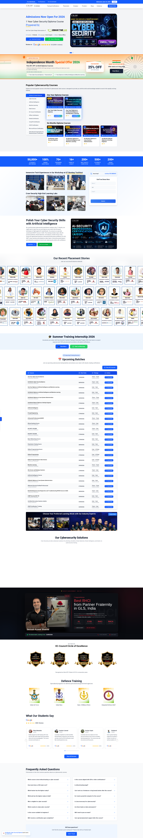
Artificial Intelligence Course (35, 475)
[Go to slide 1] (71, 52)
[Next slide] (83, 182)
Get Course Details (43, 244)
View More (30, 244)
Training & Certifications (53, 6)
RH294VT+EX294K (32, 433)
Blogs (92, 6)
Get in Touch (71, 834)
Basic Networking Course (34, 439)
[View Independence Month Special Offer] (71, 67)
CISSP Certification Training (35, 506)
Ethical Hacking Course (33, 423)
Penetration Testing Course (35, 444)
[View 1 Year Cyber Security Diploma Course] (93, 30)
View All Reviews (71, 756)
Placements (66, 6)
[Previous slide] (28, 182)
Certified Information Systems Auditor (37, 501)
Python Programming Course (35, 449)
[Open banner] (1, 419)
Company (75, 6)
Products (84, 6)
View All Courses (110, 367)
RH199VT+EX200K (32, 428)
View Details (109, 377)
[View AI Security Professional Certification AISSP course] (94, 234)
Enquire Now (112, 6)
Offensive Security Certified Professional (38, 485)
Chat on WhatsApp (80, 346)
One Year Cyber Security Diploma (36, 376)
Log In (114, 1)
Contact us (99, 6)
